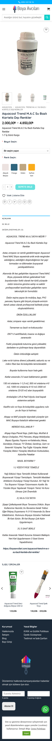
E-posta (5, 698)
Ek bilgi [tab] (5, 224)
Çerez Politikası (38, 729)
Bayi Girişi (7, 642)
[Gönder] (47, 17)
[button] (3, 9)
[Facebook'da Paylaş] (9, 202)
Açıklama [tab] (6, 218)
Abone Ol (8, 706)
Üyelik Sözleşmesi (32, 635)
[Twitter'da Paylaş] (14, 202)
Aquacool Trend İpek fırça (38, 604)
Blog (4, 638)
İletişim (5, 635)
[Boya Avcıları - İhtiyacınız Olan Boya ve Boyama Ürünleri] (26, 9)
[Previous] (6, 58)
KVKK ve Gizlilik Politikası (36, 631)
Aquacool (7, 107)
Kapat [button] (26, 733)
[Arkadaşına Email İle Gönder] (19, 202)
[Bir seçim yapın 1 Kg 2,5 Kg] (26, 150)
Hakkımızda (8, 631)
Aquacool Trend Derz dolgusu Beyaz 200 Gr (13, 604)
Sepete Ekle (25, 187)
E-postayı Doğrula (34, 698)
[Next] (45, 58)
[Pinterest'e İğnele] (24, 202)
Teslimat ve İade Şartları (35, 638)
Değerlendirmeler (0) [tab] (12, 230)
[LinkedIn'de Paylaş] (29, 202)
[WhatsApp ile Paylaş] (4, 202)
